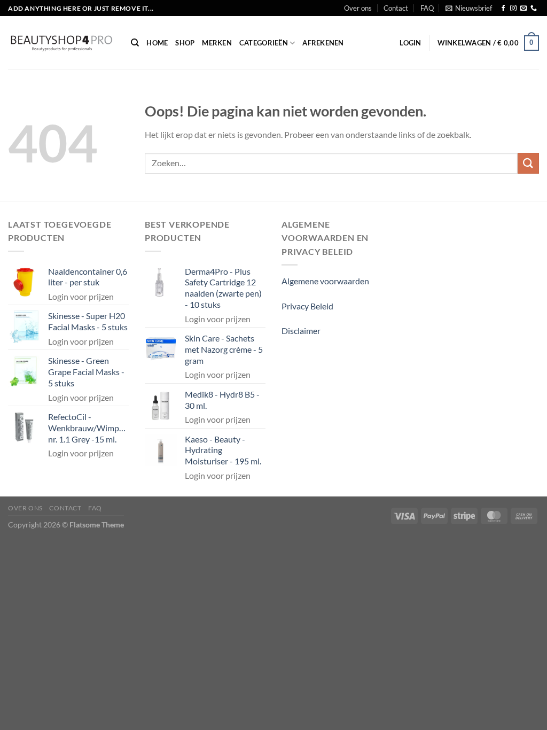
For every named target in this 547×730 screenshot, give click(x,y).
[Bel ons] (533, 8)
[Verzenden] (528, 163)
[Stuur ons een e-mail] (523, 8)
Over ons (358, 8)
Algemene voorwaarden (325, 281)
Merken (217, 42)
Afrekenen (322, 42)
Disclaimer (301, 330)
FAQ (427, 8)
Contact (396, 8)
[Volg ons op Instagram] (513, 8)
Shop (184, 42)
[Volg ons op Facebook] (503, 8)
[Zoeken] (135, 43)
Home (157, 42)
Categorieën (263, 42)
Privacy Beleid (307, 306)
